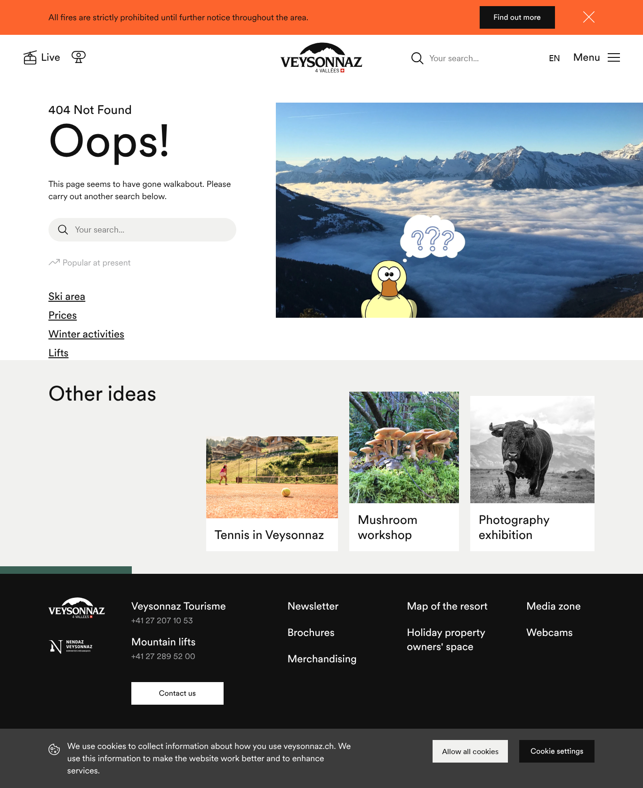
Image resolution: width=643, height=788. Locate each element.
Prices (62, 315)
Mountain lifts (163, 642)
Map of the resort (447, 606)
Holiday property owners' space (446, 639)
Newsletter (312, 606)
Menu (586, 57)
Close (589, 17)
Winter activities (86, 334)
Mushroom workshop (388, 527)
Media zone (553, 606)
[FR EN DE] (560, 58)
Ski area (66, 296)
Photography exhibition (514, 527)
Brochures (310, 632)
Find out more (517, 17)
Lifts (58, 353)
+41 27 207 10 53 (162, 620)
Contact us (177, 693)
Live (50, 57)
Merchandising (321, 659)
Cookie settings (556, 751)
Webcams (549, 632)
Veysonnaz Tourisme (76, 609)
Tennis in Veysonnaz (269, 535)
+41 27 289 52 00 (163, 656)
